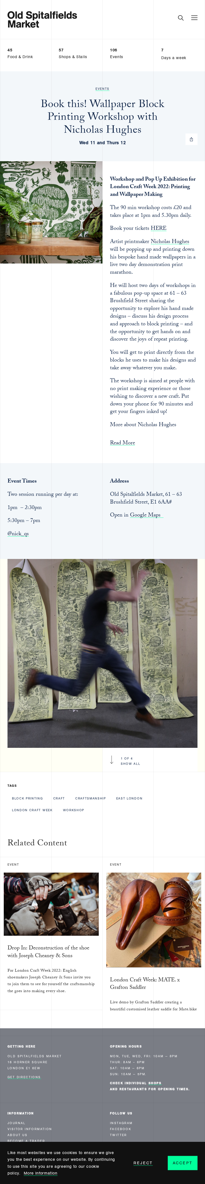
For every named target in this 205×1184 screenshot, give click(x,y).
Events (103, 89)
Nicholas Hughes (170, 242)
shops (155, 1083)
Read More (122, 444)
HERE (158, 229)
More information (40, 1173)
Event (13, 864)
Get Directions (24, 1077)
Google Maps (147, 515)
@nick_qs (18, 534)
